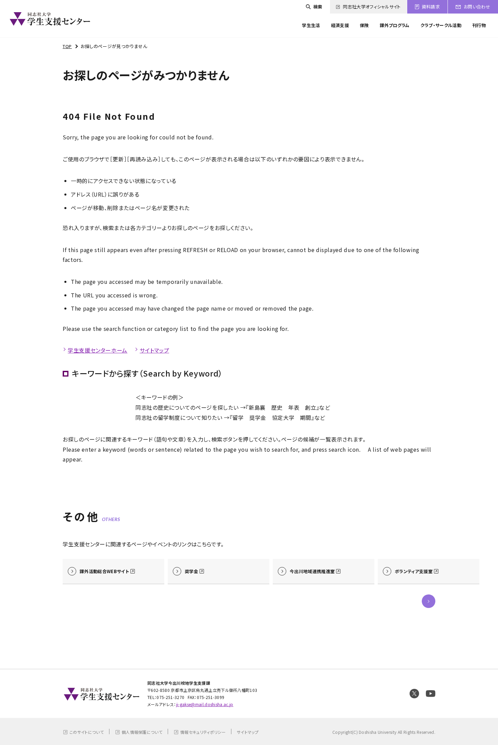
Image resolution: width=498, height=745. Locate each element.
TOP (67, 46)
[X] (414, 693)
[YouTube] (430, 693)
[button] (428, 601)
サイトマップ (154, 350)
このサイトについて (86, 732)
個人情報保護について (142, 732)
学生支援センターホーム (97, 350)
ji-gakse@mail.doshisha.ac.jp (204, 704)
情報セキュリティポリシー (203, 732)
